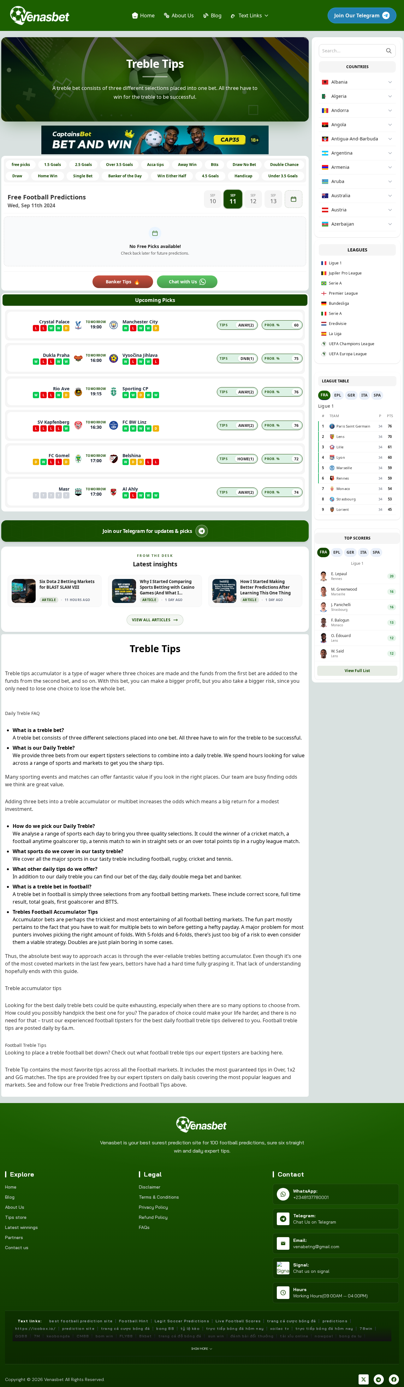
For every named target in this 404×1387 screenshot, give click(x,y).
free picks (21, 164)
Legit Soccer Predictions (182, 1321)
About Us (14, 1207)
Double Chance (284, 164)
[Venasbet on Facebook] (394, 1379)
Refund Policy (153, 1217)
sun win (216, 1336)
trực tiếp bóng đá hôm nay (235, 1328)
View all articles (151, 620)
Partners (14, 1237)
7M (37, 1336)
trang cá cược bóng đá (291, 1321)
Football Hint (133, 1321)
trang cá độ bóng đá (180, 1336)
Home (10, 1187)
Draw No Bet (244, 164)
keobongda (58, 1336)
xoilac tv (279, 1328)
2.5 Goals (83, 164)
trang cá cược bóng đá (125, 1328)
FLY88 (126, 1336)
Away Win (187, 164)
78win (365, 1328)
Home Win (47, 176)
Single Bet (82, 176)
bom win (104, 1336)
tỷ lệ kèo (190, 1328)
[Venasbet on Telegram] (379, 1379)
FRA (324, 395)
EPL (337, 395)
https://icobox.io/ (35, 1328)
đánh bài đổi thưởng (252, 1336)
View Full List (357, 670)
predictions (335, 1321)
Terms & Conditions (159, 1197)
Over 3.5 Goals (119, 164)
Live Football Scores (238, 1321)
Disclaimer (149, 1187)
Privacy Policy (153, 1207)
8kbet (145, 1336)
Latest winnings (21, 1227)
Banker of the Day (125, 176)
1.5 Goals (52, 164)
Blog (10, 1197)
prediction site (78, 1328)
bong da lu (350, 1336)
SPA (377, 395)
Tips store (16, 1217)
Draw (17, 176)
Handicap (243, 176)
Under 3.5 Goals (283, 176)
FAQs (144, 1227)
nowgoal (324, 1336)
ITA (364, 395)
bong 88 (165, 1328)
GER (351, 395)
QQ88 (21, 1336)
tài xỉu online (294, 1336)
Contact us (16, 1247)
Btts (214, 164)
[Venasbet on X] (364, 1379)
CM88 (83, 1336)
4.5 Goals (210, 176)
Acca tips (155, 164)
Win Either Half (171, 176)
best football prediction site (81, 1321)
